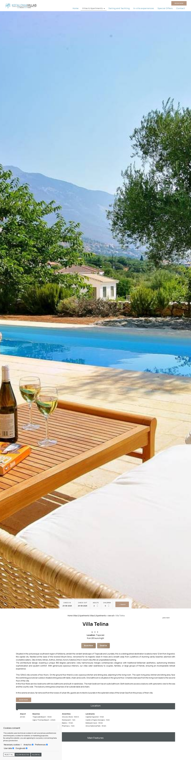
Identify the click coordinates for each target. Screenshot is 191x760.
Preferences (40, 744)
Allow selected (22, 754)
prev (164, 618)
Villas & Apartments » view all (102, 615)
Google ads (21, 748)
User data (8, 748)
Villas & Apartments (92, 8)
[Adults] (96, 606)
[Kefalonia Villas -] (21, 5)
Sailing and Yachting (119, 8)
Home (76, 8)
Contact (180, 8)
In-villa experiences (143, 8)
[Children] (107, 606)
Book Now (88, 645)
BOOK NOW (179, 3)
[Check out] (82, 606)
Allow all (36, 754)
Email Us (103, 645)
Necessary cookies (12, 744)
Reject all (9, 754)
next (168, 618)
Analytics (28, 744)
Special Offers (165, 8)
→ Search (122, 604)
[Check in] (67, 606)
